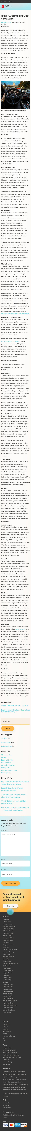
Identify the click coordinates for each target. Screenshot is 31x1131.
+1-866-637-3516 (7, 1)
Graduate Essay (7, 966)
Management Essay (9, 938)
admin (3, 24)
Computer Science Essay (10, 963)
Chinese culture (6, 755)
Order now (10, 906)
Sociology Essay (8, 984)
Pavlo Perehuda (6, 746)
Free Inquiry (6, 1103)
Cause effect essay (8, 928)
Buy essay (6, 919)
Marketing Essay (8, 940)
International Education (9, 770)
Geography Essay (8, 945)
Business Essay (7, 977)
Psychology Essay (8, 1003)
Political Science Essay (10, 1005)
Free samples (6, 762)
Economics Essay (8, 987)
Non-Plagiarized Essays (10, 1001)
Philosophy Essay (8, 933)
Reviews (5, 1029)
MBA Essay (6, 975)
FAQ (4, 1038)
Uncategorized (6, 22)
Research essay (7, 996)
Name (3, 859)
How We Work (7, 1031)
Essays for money (8, 991)
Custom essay (7, 921)
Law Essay (6, 959)
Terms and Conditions (9, 1050)
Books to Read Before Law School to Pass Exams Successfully (15, 711)
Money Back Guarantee (10, 1053)
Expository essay (8, 970)
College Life (5, 757)
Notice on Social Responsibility (12, 1057)
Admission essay (8, 998)
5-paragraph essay (8, 952)
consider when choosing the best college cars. (15, 314)
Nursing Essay (7, 935)
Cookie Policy (7, 1059)
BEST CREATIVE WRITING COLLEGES (15, 705)
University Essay (8, 931)
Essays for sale (7, 989)
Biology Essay (7, 980)
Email (3, 870)
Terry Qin (4, 738)
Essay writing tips (7, 760)
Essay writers (7, 1012)
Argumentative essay (9, 926)
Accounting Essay (8, 1007)
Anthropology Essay (9, 1010)
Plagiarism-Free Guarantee (11, 1055)
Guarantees (6, 1064)
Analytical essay (8, 973)
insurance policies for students (10, 341)
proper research (20, 629)
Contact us (6, 1024)
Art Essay (5, 982)
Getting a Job (5, 768)
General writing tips (7, 765)
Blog (4, 1040)
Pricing (5, 1034)
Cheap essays (7, 968)
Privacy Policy (7, 1048)
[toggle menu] (28, 6)
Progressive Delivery (9, 1036)
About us (5, 1027)
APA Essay (6, 942)
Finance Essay (7, 961)
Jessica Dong (6, 742)
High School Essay (8, 956)
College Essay (7, 954)
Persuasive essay (8, 924)
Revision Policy (7, 1062)
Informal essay (7, 994)
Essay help (6, 947)
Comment (4, 830)
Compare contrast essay (10, 949)
